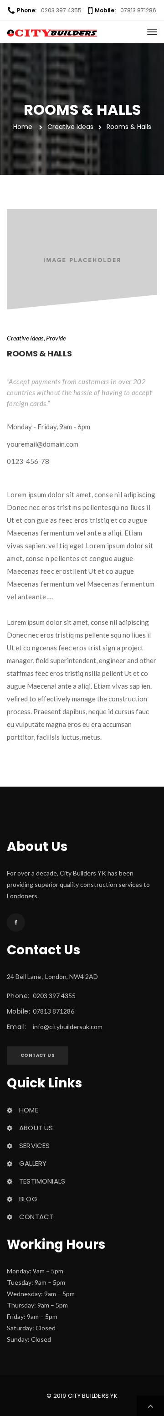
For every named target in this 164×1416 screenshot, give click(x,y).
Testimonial (42, 1181)
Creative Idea (25, 338)
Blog (28, 1199)
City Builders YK (93, 1395)
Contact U (37, 1055)
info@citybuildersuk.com (67, 1026)
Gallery (32, 1163)
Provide (56, 338)
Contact (36, 1216)
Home (28, 1110)
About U (36, 1128)
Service (34, 1145)
